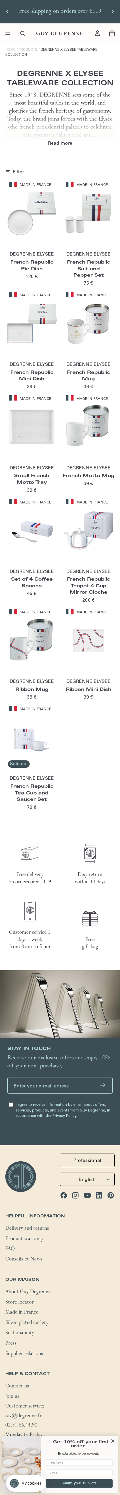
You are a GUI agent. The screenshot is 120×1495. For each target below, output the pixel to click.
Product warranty (24, 1239)
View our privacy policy (27, 1466)
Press (11, 1344)
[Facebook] (64, 1195)
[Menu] (7, 33)
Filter (18, 171)
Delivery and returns (27, 1229)
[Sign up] (103, 1085)
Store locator (19, 1303)
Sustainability (19, 1334)
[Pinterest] (111, 1195)
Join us (12, 1397)
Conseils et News (23, 1260)
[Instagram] (75, 1195)
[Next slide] (112, 11)
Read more (60, 143)
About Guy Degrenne (28, 1293)
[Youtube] (87, 1195)
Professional (87, 1160)
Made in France (21, 1313)
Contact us (17, 1387)
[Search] (22, 33)
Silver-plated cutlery (26, 1323)
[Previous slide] (7, 11)
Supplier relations (24, 1354)
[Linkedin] (99, 1195)
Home (10, 49)
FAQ (10, 1249)
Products (28, 49)
